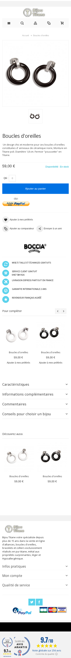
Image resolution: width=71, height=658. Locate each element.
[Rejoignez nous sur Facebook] (39, 602)
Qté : (6, 178)
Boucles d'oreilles (18, 352)
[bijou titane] (35, 12)
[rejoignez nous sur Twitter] (32, 602)
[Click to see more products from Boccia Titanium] (34, 248)
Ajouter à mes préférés (18, 362)
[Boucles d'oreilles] (18, 334)
